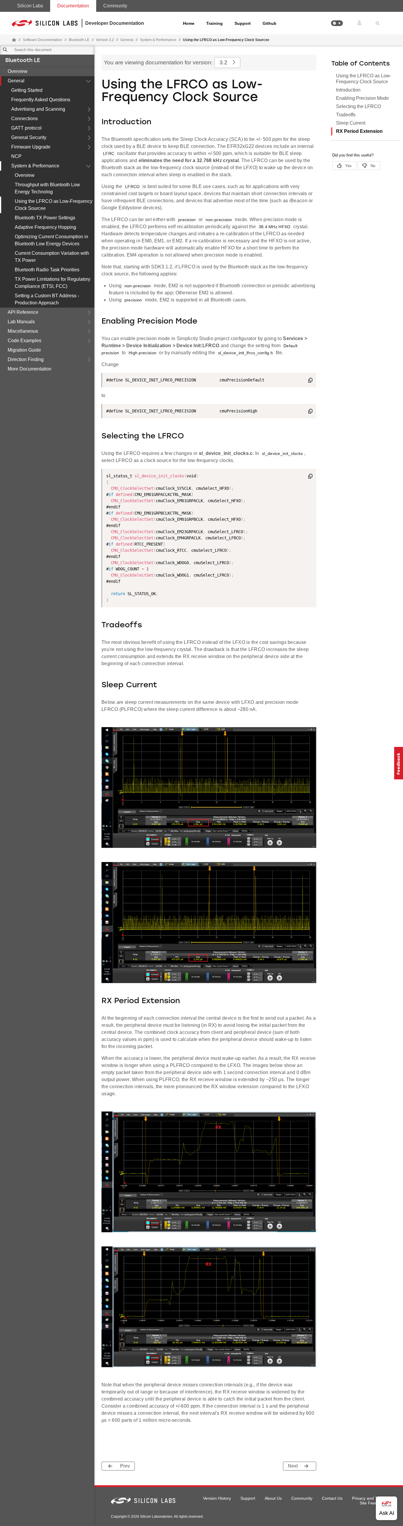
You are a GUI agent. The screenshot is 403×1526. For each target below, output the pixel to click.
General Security (28, 137)
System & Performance (35, 165)
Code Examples (24, 340)
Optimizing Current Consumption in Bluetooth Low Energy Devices (51, 240)
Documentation (73, 5)
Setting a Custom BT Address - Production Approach (47, 299)
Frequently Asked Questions (40, 99)
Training (214, 23)
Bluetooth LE (22, 60)
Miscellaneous (23, 331)
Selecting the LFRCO (358, 106)
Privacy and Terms (369, 1498)
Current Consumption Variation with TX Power (52, 257)
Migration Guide (24, 349)
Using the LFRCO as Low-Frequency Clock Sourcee (53, 205)
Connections (24, 118)
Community (115, 5)
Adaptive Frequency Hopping (45, 227)
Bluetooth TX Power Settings (45, 217)
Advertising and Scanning (38, 109)
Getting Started (26, 90)
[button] (337, 23)
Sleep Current (350, 122)
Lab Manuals (21, 321)
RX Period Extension (359, 131)
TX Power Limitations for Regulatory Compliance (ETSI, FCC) (52, 283)
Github (269, 23)
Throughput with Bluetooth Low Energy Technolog (47, 188)
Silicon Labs (30, 5)
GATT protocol (26, 127)
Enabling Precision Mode (362, 98)
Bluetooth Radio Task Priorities (47, 269)
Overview (17, 71)
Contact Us (332, 1498)
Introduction (348, 89)
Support (243, 23)
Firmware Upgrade (30, 146)
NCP (16, 156)
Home (188, 23)
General (16, 80)
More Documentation (29, 368)
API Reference (23, 312)
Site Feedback (373, 1503)
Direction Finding (26, 359)
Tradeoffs (346, 114)
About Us (273, 1498)
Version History (217, 1498)
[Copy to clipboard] (310, 381)
